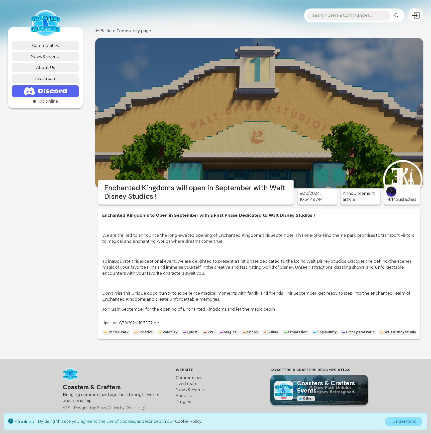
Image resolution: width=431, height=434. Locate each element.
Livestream (45, 78)
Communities (45, 45)
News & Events (45, 56)
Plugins (183, 401)
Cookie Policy (188, 421)
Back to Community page (125, 30)
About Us (45, 67)
